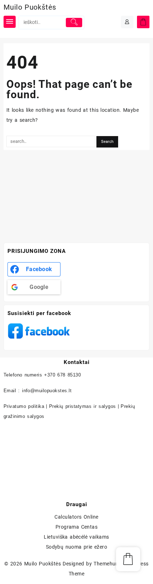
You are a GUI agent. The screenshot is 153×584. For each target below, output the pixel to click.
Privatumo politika (24, 406)
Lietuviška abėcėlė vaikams (76, 537)
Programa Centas (77, 527)
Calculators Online (76, 517)
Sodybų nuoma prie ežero (76, 547)
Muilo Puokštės (30, 7)
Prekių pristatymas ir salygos (82, 406)
